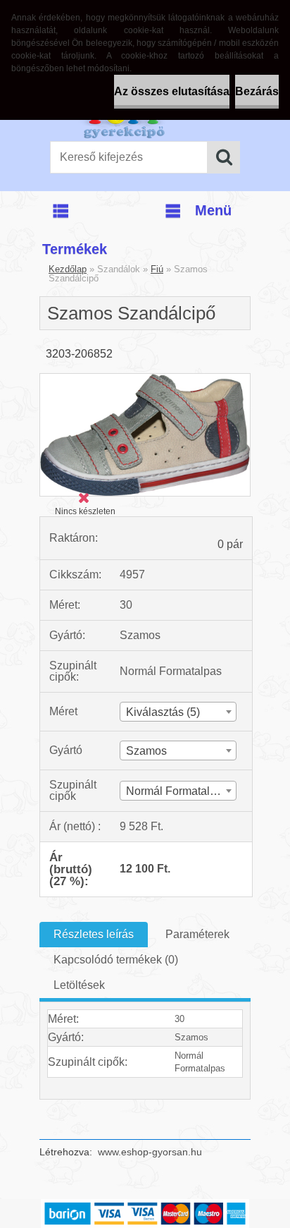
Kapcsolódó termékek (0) (115, 960)
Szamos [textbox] (146, 751)
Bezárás (257, 91)
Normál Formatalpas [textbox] (177, 791)
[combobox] (178, 712)
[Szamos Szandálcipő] (145, 379)
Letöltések (79, 985)
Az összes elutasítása (171, 91)
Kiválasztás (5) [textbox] (163, 712)
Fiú (157, 269)
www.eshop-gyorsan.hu (150, 1151)
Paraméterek (197, 934)
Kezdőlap (68, 269)
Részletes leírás (93, 934)
